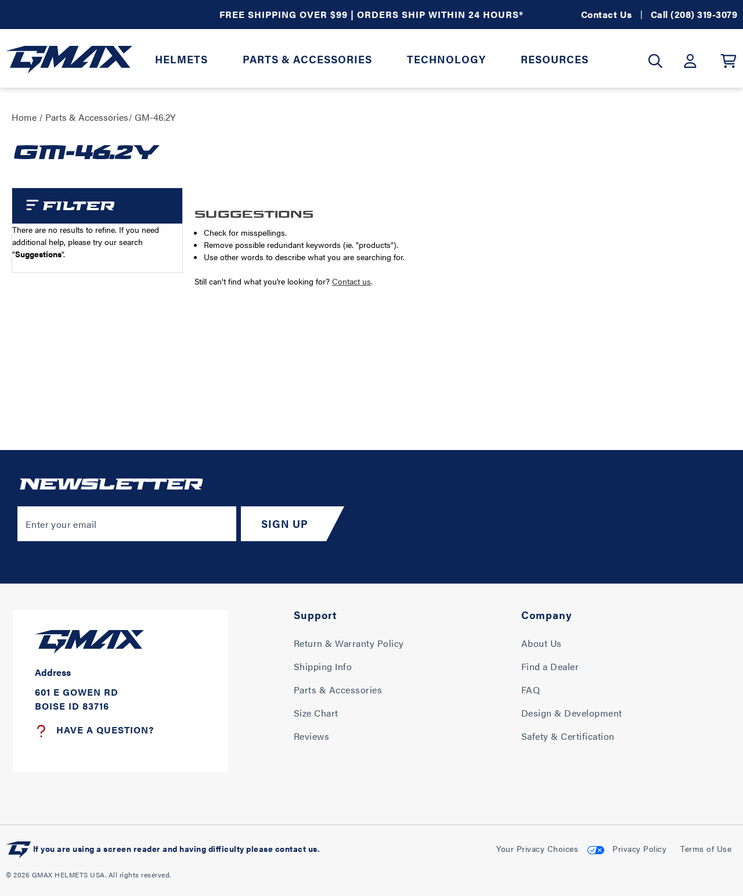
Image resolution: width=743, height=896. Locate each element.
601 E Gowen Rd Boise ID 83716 (76, 699)
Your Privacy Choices (537, 848)
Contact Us (606, 14)
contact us (296, 848)
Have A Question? (105, 729)
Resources (555, 59)
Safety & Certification (568, 736)
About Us (541, 643)
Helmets (181, 59)
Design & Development (571, 712)
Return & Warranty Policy (349, 643)
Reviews (312, 736)
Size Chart (316, 712)
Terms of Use (705, 848)
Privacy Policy (639, 848)
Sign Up (284, 523)
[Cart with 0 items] (728, 60)
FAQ (530, 689)
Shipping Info (323, 666)
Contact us (351, 281)
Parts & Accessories (307, 59)
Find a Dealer (550, 666)
